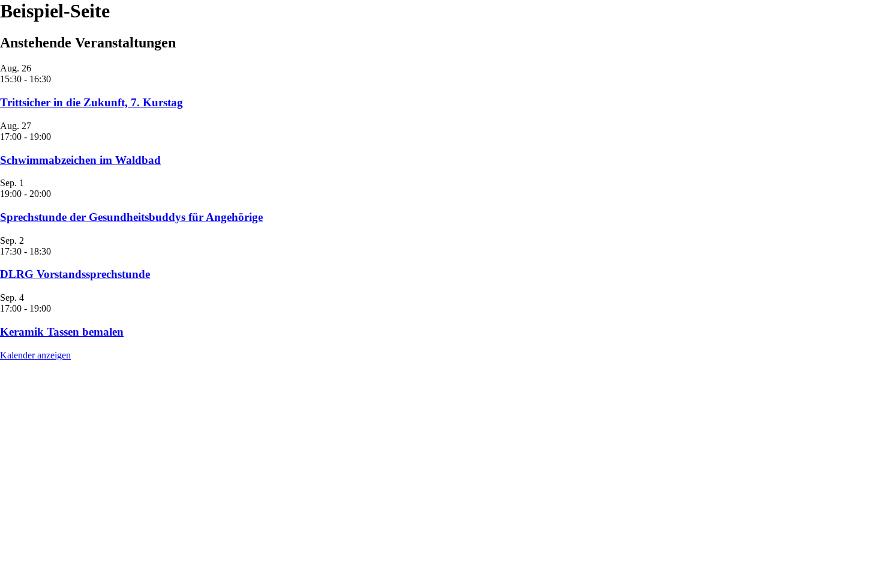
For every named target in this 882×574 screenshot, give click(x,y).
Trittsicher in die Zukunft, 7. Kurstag (91, 102)
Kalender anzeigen (35, 355)
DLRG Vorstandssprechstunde (75, 274)
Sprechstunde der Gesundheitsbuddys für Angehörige (131, 217)
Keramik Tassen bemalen (62, 331)
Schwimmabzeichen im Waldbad (80, 160)
